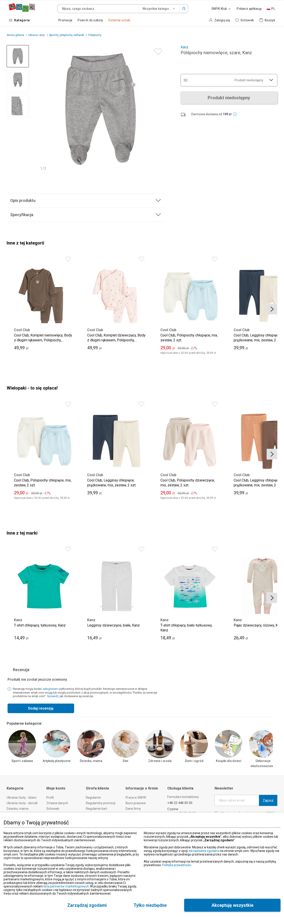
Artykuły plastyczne (57, 761)
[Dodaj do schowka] (157, 50)
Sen (125, 761)
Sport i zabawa (22, 761)
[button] (184, 8)
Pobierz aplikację (249, 8)
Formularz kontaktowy (183, 797)
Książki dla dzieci (228, 761)
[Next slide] (159, 109)
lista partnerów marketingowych (66, 886)
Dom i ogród (194, 761)
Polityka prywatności (176, 865)
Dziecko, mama (91, 761)
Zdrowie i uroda (160, 761)
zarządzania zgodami (203, 851)
